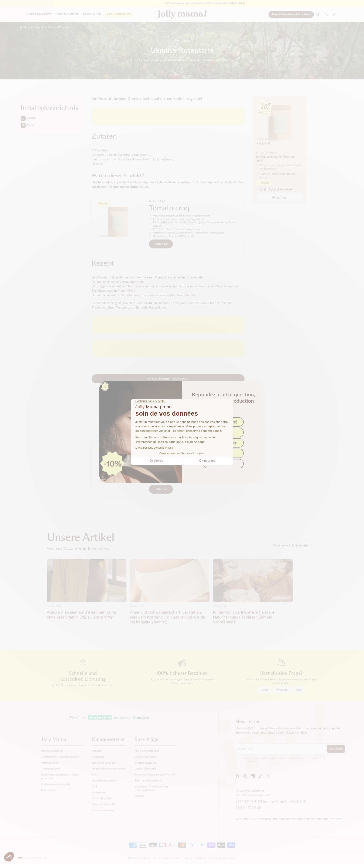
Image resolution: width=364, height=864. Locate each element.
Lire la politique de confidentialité (154, 447)
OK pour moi (207, 460)
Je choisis (156, 460)
